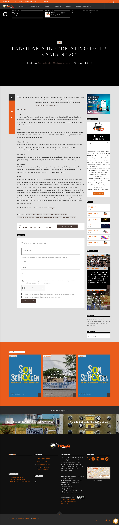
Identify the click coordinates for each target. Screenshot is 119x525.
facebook (12, 454)
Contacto (47, 1)
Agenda (37, 1)
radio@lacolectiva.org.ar (43, 464)
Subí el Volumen (93, 219)
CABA (88, 255)
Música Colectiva (93, 213)
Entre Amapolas (92, 236)
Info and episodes (98, 193)
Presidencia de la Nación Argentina (20, 481)
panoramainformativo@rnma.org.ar (47, 105)
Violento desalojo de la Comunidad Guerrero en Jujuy (59, 374)
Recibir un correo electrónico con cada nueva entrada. (42, 297)
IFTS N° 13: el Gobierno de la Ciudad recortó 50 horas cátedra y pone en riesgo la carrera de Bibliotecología (99, 299)
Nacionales (18, 1)
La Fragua (91, 225)
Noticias (29, 1)
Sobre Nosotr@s (83, 6)
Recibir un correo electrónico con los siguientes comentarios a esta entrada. (49, 294)
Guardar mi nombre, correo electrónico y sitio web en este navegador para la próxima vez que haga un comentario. (51, 281)
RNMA (59, 42)
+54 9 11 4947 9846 (42, 461)
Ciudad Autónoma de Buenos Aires (20, 479)
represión (66, 217)
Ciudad (68, 6)
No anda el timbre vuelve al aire (90, 421)
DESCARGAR (21, 110)
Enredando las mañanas (92, 206)
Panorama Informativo (26, 217)
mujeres (46, 214)
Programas (34, 6)
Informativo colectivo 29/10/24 (25, 374)
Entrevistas (7, 1)
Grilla (46, 6)
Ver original (51, 208)
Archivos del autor (67, 226)
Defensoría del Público (16, 477)
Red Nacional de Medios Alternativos (54, 63)
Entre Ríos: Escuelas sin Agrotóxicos (30, 421)
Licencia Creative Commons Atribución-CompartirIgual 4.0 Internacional (69, 501)
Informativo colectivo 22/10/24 (94, 374)
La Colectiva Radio (15, 393)
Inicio (22, 6)
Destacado (31, 214)
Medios (39, 214)
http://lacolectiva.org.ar (43, 458)
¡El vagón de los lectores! (98, 260)
